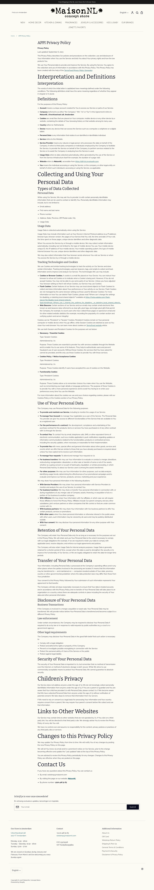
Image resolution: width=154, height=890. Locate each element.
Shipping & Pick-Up (109, 844)
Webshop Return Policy (111, 840)
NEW (23, 22)
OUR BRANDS (128, 22)
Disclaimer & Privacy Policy (112, 855)
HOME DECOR (34, 22)
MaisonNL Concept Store (31, 880)
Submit (133, 807)
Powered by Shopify (18, 882)
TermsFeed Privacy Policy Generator (78, 70)
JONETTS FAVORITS (77, 27)
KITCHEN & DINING (53, 22)
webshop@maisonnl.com (66, 836)
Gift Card (105, 837)
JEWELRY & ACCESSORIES (92, 22)
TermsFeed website (94, 325)
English (123, 12)
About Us (105, 833)
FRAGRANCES (71, 22)
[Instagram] (142, 869)
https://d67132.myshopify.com (87, 161)
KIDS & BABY (112, 22)
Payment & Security (109, 851)
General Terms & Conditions (113, 847)
